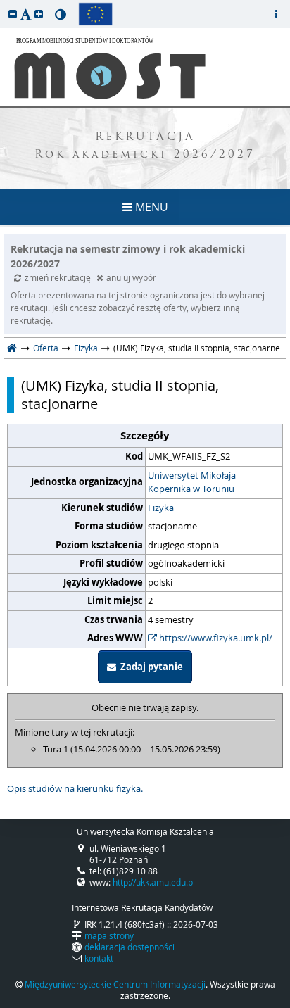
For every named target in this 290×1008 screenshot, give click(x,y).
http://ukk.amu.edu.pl (154, 882)
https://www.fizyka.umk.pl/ (214, 637)
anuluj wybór (131, 277)
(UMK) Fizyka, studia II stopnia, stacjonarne (120, 395)
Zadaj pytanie (149, 666)
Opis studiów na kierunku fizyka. (75, 788)
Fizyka (86, 347)
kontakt (98, 958)
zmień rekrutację (59, 277)
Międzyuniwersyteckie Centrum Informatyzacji (115, 984)
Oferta (45, 347)
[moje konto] (276, 14)
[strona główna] (12, 347)
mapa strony (109, 935)
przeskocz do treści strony (3, 3)
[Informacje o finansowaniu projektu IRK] (95, 14)
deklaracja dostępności (129, 946)
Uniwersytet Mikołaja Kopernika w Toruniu (192, 482)
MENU (150, 207)
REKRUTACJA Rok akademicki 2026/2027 (145, 146)
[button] (12, 13)
